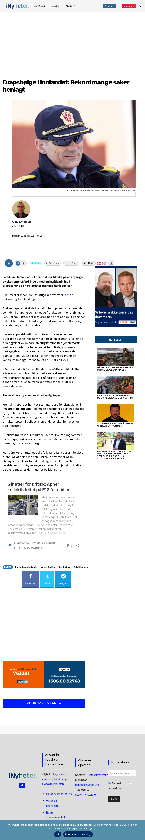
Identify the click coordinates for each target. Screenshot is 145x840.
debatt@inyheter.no (87, 785)
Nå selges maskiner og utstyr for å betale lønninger (115, 368)
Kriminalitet (64, 567)
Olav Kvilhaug (21, 222)
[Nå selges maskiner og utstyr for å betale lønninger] (115, 357)
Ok (57, 834)
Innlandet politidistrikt (26, 567)
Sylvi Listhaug (81, 567)
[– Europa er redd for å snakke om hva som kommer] (115, 413)
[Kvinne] (23, 263)
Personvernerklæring (59, 794)
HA (64, 295)
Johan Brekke (48, 567)
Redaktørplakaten (53, 784)
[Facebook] (22, 785)
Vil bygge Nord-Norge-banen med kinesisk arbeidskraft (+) (115, 396)
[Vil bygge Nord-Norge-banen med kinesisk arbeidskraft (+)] (115, 385)
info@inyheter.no (99, 775)
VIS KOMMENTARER (44, 703)
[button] (140, 6)
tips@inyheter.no (85, 794)
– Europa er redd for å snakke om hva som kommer (115, 424)
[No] (140, 830)
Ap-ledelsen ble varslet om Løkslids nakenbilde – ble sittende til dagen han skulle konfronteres (114, 455)
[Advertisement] (72, 43)
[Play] (9, 263)
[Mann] (18, 263)
